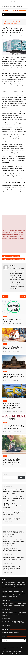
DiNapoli (5, 256)
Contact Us (19, 6)
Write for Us (12, 6)
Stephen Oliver (8, 323)
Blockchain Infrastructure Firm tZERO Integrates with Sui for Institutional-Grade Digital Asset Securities (13, 491)
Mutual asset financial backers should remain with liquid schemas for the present (12, 460)
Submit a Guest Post (14, 4)
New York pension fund (9, 259)
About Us (8, 1)
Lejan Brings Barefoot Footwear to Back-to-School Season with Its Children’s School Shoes (13, 505)
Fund (23, 35)
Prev (6, 296)
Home (3, 1)
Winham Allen (8, 411)
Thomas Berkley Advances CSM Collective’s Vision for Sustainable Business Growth (12, 519)
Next (22, 296)
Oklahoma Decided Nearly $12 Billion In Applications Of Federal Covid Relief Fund (13, 376)
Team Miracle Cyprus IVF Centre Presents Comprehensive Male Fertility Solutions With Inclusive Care (13, 512)
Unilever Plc (21, 259)
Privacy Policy (5, 4)
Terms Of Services (15, 1)
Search (5, 474)
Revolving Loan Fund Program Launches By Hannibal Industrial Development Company (13, 426)
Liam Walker (6, 35)
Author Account (5, 6)
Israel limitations (15, 256)
